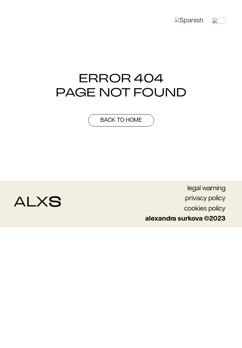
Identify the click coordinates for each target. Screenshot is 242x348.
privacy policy (205, 198)
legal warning (206, 188)
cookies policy (204, 209)
